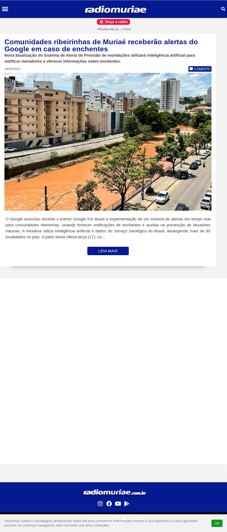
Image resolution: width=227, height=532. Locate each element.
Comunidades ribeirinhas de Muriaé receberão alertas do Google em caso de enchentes (101, 45)
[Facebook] (109, 503)
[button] (5, 9)
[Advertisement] (113, 371)
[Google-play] (126, 503)
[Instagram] (100, 503)
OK (217, 523)
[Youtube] (118, 503)
